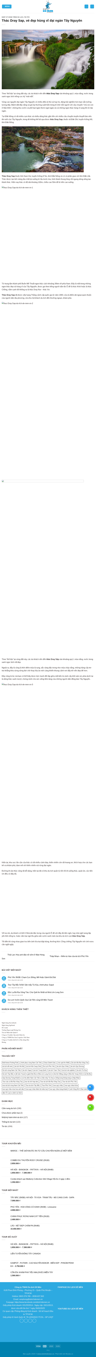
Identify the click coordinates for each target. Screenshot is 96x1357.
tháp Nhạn (76, 1207)
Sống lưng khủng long (63, 1207)
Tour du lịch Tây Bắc (33, 1215)
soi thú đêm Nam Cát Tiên (31, 1207)
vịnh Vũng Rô (74, 1219)
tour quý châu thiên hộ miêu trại (37, 1219)
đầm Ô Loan (6, 1222)
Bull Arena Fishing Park (10, 1192)
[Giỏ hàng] (92, 6)
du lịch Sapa (27, 1200)
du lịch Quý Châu (62, 1196)
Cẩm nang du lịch (9, 1238)
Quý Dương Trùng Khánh (11, 1207)
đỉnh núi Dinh (17, 1222)
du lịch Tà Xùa (82, 1200)
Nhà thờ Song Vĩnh (75, 1203)
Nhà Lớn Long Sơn (44, 1203)
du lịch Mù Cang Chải (33, 1196)
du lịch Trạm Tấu (54, 1200)
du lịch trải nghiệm (68, 1200)
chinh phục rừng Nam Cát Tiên (31, 1192)
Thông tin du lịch (9, 1251)
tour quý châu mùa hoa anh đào (13, 1219)
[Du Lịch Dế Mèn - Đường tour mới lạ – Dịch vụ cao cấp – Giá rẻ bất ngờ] (48, 6)
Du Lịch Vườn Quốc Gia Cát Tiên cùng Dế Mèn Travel (30, 1129)
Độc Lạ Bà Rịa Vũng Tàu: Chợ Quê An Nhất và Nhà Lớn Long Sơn (36, 1122)
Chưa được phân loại (11, 1242)
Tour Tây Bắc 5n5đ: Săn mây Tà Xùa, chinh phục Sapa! (31, 1114)
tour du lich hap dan (31, 1211)
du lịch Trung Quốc (39, 1200)
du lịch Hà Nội (19, 1196)
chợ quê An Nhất (63, 1192)
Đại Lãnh (84, 1219)
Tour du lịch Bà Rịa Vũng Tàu (50, 1211)
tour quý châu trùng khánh (58, 1219)
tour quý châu (58, 1215)
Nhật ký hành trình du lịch (12, 17)
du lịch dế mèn (7, 1196)
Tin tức (27, 17)
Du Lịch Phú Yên (49, 1196)
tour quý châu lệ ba (71, 1215)
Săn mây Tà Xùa (47, 1207)
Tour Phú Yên (46, 1215)
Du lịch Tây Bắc (7, 1203)
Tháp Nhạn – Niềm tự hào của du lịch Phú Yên (69, 1086)
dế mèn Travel (20, 1203)
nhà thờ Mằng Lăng (60, 1203)
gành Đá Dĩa (32, 1203)
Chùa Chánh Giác (50, 1192)
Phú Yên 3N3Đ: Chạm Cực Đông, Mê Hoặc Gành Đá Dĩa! (32, 1107)
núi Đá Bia (87, 1203)
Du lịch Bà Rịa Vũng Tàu (80, 1192)
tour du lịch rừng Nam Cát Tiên (12, 1215)
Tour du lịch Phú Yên (69, 1211)
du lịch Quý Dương (77, 1196)
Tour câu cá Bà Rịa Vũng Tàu (12, 1211)
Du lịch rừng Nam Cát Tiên (11, 1200)
